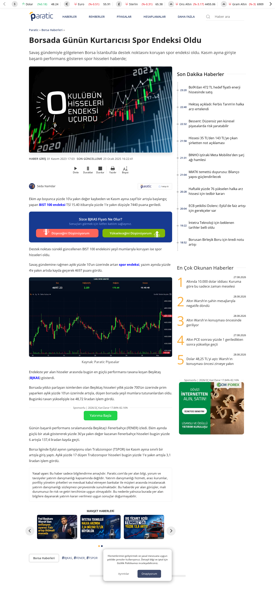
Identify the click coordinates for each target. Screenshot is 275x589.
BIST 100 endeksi (52, 205)
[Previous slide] (4, 4)
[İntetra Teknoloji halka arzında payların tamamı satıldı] (100, 527)
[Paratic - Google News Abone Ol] (155, 187)
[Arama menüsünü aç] (208, 16)
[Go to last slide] (29, 530)
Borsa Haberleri (52, 30)
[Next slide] (270, 4)
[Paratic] (41, 16)
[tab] (99, 546)
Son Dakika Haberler (200, 74)
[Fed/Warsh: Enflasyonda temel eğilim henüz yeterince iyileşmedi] (57, 527)
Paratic (33, 30)
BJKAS (34, 378)
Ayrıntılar (123, 573)
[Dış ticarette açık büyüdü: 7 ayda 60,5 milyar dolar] (144, 527)
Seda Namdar (46, 186)
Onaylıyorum (149, 573)
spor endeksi (129, 264)
